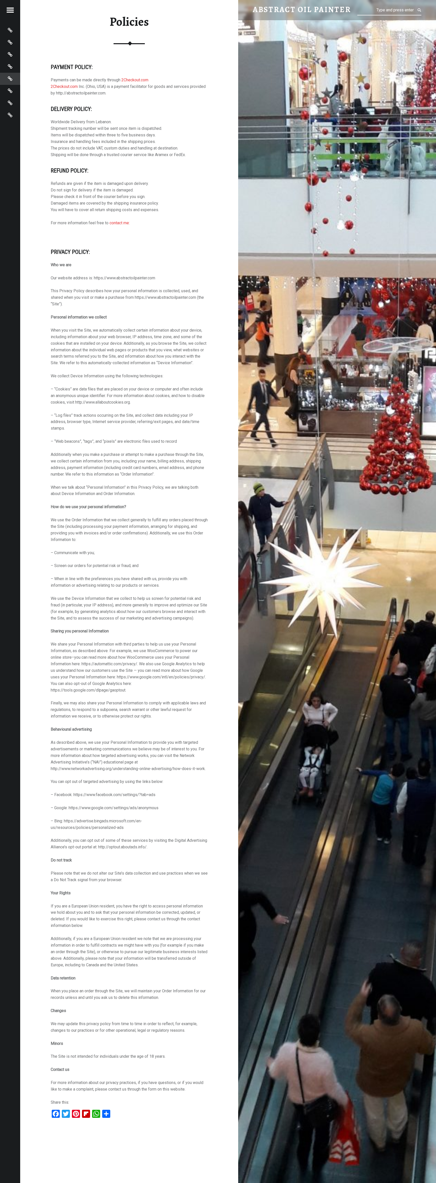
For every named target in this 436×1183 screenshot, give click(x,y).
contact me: (120, 222)
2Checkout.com (134, 80)
